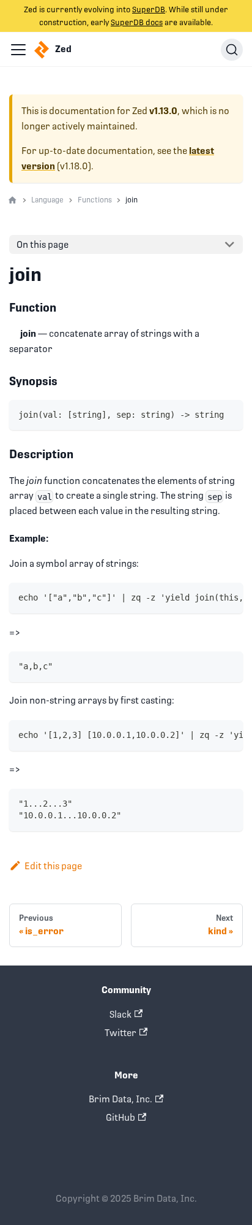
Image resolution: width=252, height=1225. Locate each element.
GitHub (120, 1117)
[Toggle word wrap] (208, 597)
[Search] (232, 50)
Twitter (120, 1032)
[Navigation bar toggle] (18, 49)
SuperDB (148, 9)
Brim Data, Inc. (120, 1099)
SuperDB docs (137, 22)
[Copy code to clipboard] (229, 413)
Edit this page (53, 866)
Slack (120, 1014)
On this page (43, 244)
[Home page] (12, 200)
